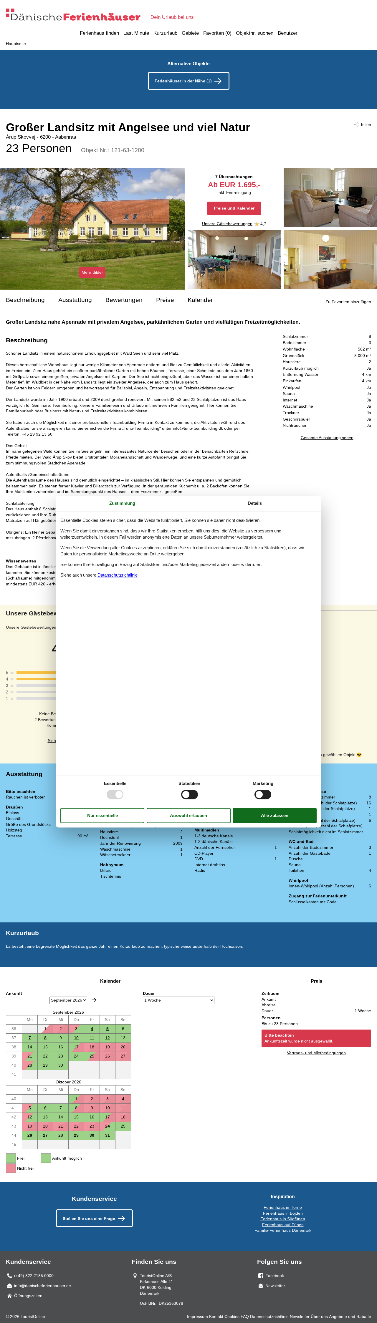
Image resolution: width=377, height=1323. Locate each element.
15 (45, 1047)
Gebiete (190, 33)
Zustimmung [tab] (122, 503)
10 (76, 1037)
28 (29, 1065)
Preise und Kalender (234, 208)
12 (107, 1037)
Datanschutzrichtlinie (117, 575)
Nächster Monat (94, 1000)
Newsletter (300, 1316)
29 (45, 1065)
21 (29, 1056)
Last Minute (136, 33)
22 (45, 1056)
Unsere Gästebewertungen (227, 223)
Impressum (197, 1316)
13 (45, 1117)
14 (29, 1047)
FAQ (245, 1316)
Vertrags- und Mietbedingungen (316, 1052)
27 (45, 1135)
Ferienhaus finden (99, 33)
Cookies (231, 1316)
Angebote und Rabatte (350, 1316)
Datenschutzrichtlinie (269, 1316)
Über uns (319, 1316)
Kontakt (216, 1316)
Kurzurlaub (165, 33)
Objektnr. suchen (254, 33)
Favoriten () (217, 33)
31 (107, 1135)
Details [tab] (255, 503)
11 (92, 1037)
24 (107, 1126)
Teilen (365, 124)
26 (29, 1135)
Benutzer (287, 33)
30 (92, 1135)
